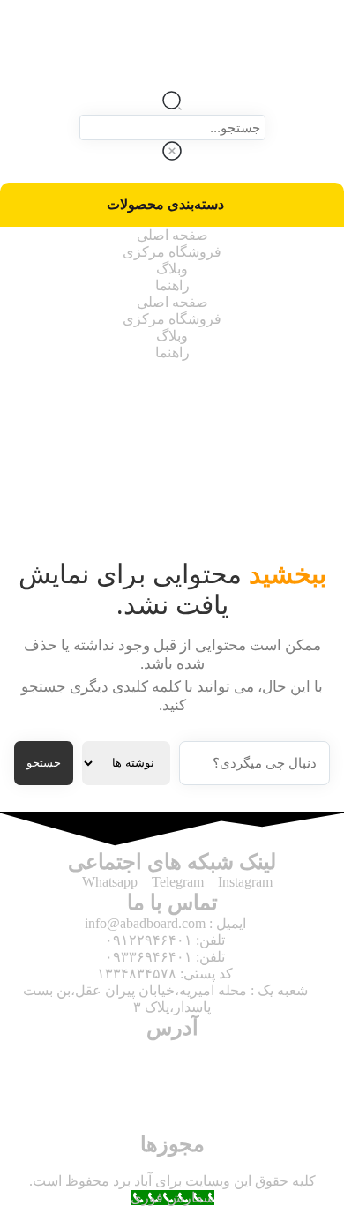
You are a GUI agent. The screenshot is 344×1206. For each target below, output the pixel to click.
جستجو (43, 762)
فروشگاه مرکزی (172, 251)
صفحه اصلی (172, 235)
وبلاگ (172, 268)
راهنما (172, 285)
